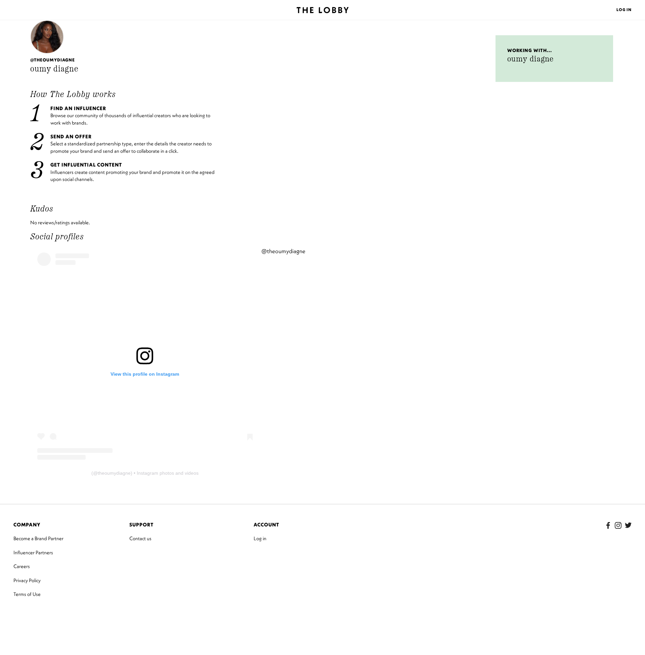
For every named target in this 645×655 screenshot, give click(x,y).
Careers (21, 566)
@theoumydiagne (283, 251)
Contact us (140, 538)
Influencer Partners (33, 552)
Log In (624, 9)
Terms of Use (27, 594)
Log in (260, 538)
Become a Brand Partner (38, 538)
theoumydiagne (114, 473)
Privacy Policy (27, 580)
